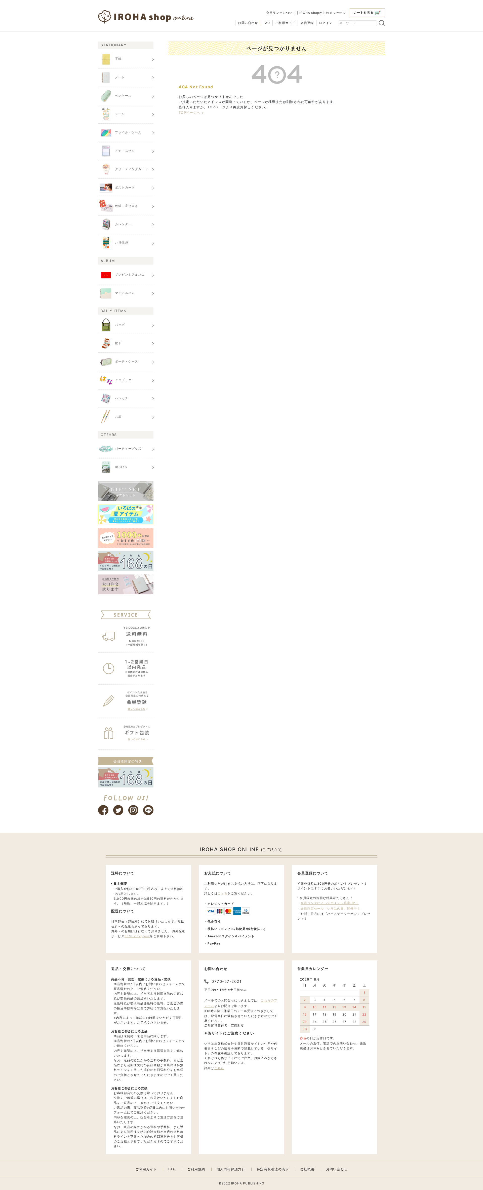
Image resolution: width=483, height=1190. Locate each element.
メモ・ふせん (125, 151)
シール (120, 114)
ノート (120, 77)
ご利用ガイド (285, 23)
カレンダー (123, 224)
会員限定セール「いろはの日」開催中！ (330, 908)
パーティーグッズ (128, 448)
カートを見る (364, 12)
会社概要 (307, 1169)
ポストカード (125, 188)
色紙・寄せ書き (126, 206)
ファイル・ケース (128, 132)
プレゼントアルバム (130, 274)
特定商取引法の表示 (273, 1169)
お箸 (118, 416)
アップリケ (123, 380)
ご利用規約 (196, 1169)
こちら (223, 893)
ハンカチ (121, 398)
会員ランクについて (281, 13)
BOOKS (121, 467)
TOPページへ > (192, 113)
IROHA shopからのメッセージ (322, 13)
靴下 (118, 343)
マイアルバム (125, 293)
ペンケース (123, 96)
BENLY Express (137, 936)
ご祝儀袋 (121, 243)
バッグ (120, 325)
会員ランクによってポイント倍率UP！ (330, 903)
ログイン (325, 23)
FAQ (266, 23)
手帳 (118, 59)
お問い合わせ (248, 23)
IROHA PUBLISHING (247, 1183)
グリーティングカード (131, 169)
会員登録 (307, 23)
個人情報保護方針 (231, 1169)
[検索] (382, 23)
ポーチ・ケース (126, 361)
